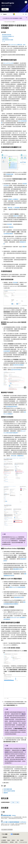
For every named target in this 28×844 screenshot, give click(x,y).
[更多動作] (26, 22)
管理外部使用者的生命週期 (7, 39)
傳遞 (24, 246)
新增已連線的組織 (8, 789)
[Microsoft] (14, 14)
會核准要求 (9, 224)
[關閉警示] (26, 2)
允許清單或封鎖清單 (8, 233)
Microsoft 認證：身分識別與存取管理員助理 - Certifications (13, 822)
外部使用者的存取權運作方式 (8, 36)
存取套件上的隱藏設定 (13, 199)
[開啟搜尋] (23, 14)
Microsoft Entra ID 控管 (10, 21)
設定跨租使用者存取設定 (11, 406)
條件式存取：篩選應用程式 (17, 455)
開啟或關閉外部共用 (18, 569)
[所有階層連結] (2, 22)
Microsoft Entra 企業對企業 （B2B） (17, 44)
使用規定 (12, 842)
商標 (16, 842)
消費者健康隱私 (4, 842)
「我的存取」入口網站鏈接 (13, 207)
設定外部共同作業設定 (16, 369)
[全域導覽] (1, 14)
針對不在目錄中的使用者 (9, 791)
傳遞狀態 (11, 227)
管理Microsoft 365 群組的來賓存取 (17, 587)
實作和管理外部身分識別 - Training (8, 815)
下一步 (3, 41)
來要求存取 (16, 216)
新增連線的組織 (9, 174)
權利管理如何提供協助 (6, 34)
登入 (26, 14)
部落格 (13, 840)
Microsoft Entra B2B (8, 63)
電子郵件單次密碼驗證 (18, 365)
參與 (18, 840)
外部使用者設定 (5, 38)
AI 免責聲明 (3, 840)
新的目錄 (15, 282)
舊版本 (8, 840)
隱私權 (21, 840)
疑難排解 (6, 792)
